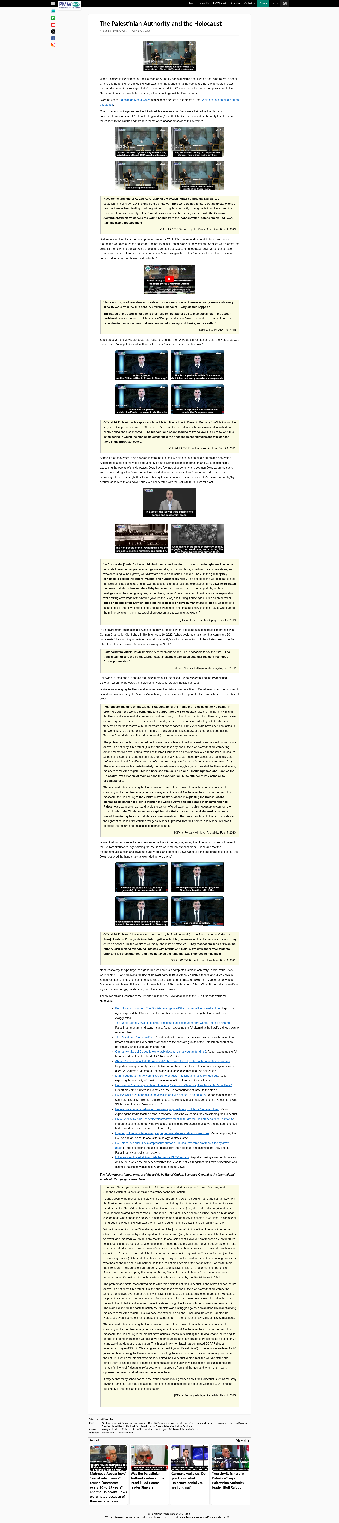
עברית (274, 3)
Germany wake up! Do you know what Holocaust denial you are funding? (160, 1051)
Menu (192, 3)
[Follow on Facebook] (53, 38)
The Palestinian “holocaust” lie (134, 1037)
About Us (204, 3)
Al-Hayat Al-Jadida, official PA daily (119, 1429)
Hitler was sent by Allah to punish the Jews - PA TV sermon (152, 1157)
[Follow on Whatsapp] (53, 18)
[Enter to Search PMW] (284, 3)
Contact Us (249, 3)
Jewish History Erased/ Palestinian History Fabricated (167, 1426)
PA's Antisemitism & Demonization (119, 1423)
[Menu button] (53, 3)
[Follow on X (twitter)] (53, 32)
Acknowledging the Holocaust (212, 1423)
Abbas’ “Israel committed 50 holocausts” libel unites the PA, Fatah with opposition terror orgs (172, 1061)
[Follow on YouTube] (53, 25)
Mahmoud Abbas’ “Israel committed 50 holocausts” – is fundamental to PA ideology (166, 1075)
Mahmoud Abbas (124, 1432)
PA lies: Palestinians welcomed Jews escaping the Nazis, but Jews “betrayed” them (167, 1109)
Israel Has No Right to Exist (125, 1426)
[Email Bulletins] (53, 11)
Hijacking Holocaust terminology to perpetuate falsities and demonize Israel (162, 1133)
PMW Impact (219, 3)
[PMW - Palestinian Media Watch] (69, 5)
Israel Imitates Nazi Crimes (183, 1423)
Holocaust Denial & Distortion (152, 1423)
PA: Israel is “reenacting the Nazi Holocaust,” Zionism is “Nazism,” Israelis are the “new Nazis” (173, 1085)
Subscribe (235, 3)
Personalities (108, 1432)
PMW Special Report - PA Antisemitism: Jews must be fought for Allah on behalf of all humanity (174, 1118)
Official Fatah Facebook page (151, 1429)
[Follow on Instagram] (53, 45)
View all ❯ (242, 1440)
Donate (263, 3)
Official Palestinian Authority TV (182, 1429)
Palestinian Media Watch (134, 99)
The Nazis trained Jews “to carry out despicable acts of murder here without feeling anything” (173, 1022)
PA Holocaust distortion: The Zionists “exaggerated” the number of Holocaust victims (167, 1008)
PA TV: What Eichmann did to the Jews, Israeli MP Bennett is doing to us (160, 1094)
